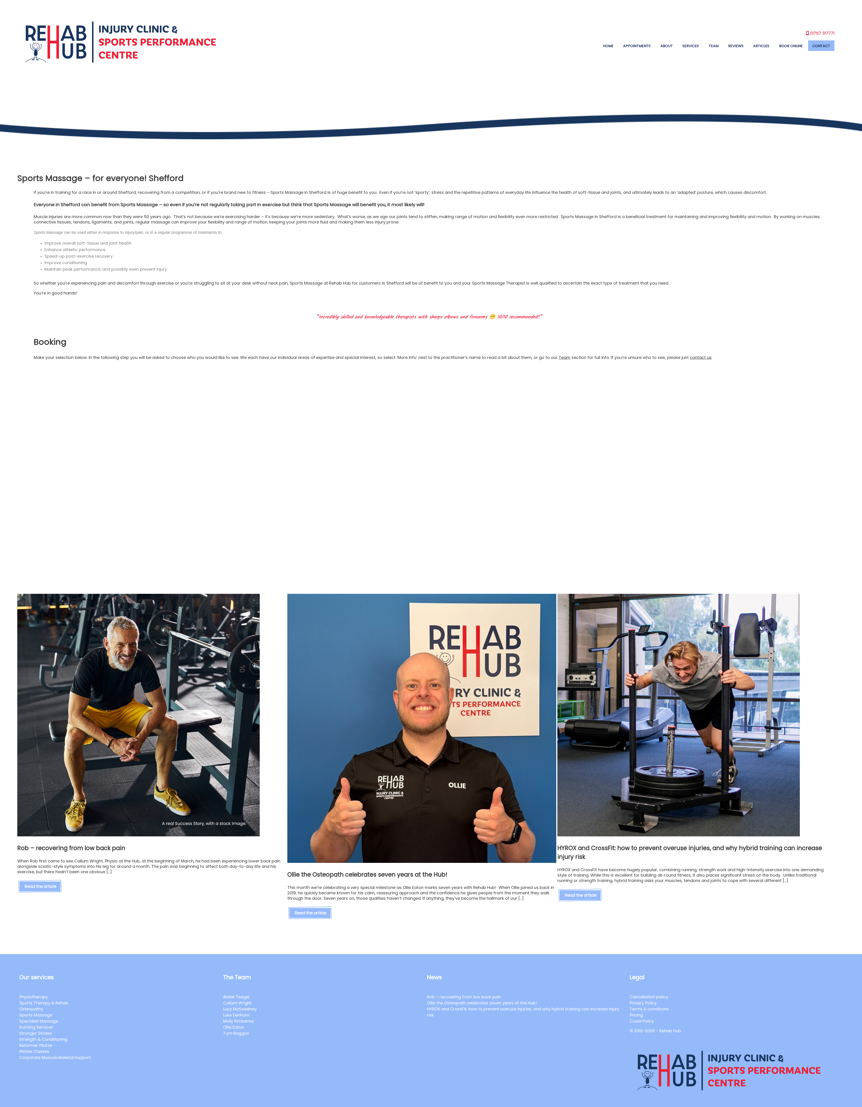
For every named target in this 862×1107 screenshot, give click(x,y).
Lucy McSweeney (240, 1009)
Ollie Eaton (233, 1027)
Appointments (637, 46)
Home (608, 46)
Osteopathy (31, 1009)
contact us (701, 357)
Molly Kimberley (238, 1021)
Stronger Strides (35, 1033)
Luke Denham (236, 1015)
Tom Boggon (236, 1033)
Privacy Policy (643, 1003)
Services (690, 46)
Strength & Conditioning (43, 1039)
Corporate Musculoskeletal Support (55, 1057)
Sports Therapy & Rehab (43, 1003)
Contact (821, 46)
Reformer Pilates (35, 1045)
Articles (761, 46)
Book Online (791, 46)
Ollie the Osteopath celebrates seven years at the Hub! (482, 1003)
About (666, 46)
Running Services (36, 1027)
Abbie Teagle (236, 997)
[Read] (138, 835)
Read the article (40, 886)
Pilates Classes (34, 1051)
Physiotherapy (33, 997)
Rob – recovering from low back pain (464, 997)
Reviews (735, 46)
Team (714, 46)
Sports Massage (35, 1015)
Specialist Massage (38, 1021)
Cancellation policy (649, 997)
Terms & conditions (649, 1009)
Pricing (636, 1015)
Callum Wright (237, 1003)
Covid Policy (642, 1021)
